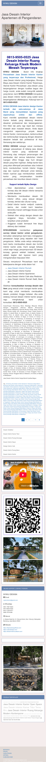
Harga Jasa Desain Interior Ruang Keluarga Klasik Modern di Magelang (22, 413)
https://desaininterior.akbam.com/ (12, 631)
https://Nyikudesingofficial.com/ (12, 628)
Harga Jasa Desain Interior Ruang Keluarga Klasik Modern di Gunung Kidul (21, 411)
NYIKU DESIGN (10, 3)
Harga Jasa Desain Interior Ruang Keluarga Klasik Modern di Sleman (22, 408)
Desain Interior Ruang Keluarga (12, 438)
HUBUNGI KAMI (8, 757)
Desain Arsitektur (8, 430)
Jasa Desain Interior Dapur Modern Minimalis (11, 702)
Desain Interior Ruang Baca (11, 450)
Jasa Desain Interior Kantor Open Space (22, 704)
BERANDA (6, 749)
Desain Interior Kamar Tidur (11, 434)
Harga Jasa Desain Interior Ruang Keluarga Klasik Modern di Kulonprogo (22, 410)
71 (35, 420)
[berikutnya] (39, 419)
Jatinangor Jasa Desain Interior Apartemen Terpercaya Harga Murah (23, 386)
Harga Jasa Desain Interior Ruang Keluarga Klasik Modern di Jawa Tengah (21, 393)
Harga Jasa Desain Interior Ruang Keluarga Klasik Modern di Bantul (22, 407)
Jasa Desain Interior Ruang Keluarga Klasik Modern (29, 702)
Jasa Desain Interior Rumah (19, 268)
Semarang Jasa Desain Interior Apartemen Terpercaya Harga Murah (23, 383)
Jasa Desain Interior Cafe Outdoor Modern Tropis (33, 713)
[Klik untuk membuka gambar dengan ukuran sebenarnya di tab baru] (23, 36)
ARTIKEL (6, 755)
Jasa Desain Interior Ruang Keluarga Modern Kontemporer (23, 712)
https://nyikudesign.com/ (10, 629)
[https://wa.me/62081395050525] (23, 515)
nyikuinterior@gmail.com (10, 600)
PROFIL (5, 751)
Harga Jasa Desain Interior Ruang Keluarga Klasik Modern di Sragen (22, 405)
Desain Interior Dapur (9, 442)
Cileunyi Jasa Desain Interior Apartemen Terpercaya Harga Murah (23, 387)
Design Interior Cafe (9, 446)
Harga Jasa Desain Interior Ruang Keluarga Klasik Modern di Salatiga (20, 405)
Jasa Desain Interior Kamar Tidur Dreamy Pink (17, 716)
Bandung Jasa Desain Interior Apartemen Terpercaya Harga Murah (19, 385)
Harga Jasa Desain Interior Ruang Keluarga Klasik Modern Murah (21, 389)
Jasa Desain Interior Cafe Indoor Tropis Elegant (26, 718)
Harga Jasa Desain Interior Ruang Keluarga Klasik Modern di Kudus (24, 403)
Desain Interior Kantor (9, 454)
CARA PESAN (7, 753)
